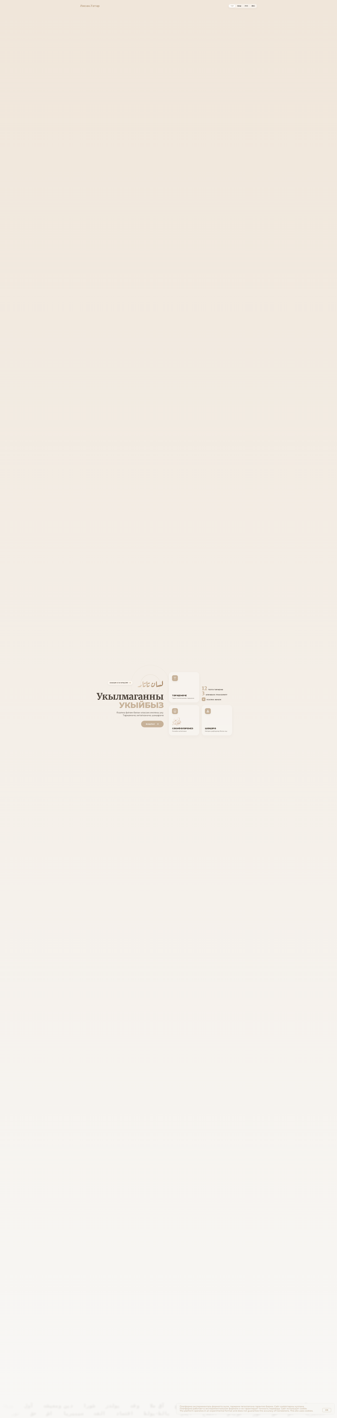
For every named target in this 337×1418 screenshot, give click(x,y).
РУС (246, 6)
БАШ (239, 6)
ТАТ (232, 6)
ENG (253, 6)
